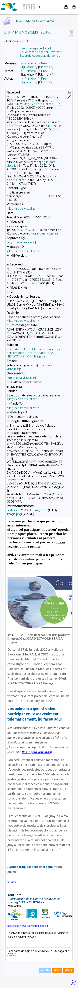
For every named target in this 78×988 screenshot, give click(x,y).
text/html (40, 510)
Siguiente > (28, 67)
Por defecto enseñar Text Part (40, 52)
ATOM (45, 970)
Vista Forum (27, 41)
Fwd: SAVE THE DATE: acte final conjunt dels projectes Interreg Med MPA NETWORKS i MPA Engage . (35, 352)
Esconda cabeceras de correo (39, 55)
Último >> (45, 67)
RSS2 (68, 970)
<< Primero (28, 63)
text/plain (13, 510)
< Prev (43, 63)
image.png (14, 514)
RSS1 (57, 970)
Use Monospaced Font (35, 48)
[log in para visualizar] (39, 104)
